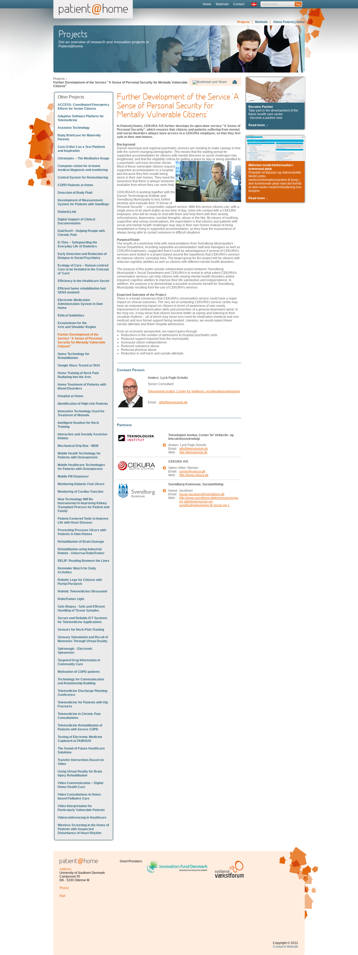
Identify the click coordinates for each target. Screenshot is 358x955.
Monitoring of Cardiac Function (80, 491)
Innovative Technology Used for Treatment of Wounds (81, 413)
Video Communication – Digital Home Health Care (80, 785)
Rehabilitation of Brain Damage (81, 541)
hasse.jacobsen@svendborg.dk (201, 494)
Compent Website (285, 946)
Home (207, 4)
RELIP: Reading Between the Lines (83, 561)
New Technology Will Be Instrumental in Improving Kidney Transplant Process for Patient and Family (83, 505)
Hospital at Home (70, 396)
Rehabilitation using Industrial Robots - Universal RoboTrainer (81, 551)
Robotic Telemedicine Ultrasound (82, 591)
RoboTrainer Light (71, 599)
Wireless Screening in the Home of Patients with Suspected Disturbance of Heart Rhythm (83, 829)
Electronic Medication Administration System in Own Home (80, 304)
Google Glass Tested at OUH (79, 365)
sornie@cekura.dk (192, 471)
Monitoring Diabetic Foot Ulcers (81, 484)
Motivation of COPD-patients (79, 672)
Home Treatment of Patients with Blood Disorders (82, 386)
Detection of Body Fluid (75, 193)
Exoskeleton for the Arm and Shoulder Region (77, 325)
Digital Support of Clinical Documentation (76, 221)
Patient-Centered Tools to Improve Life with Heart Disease (83, 520)
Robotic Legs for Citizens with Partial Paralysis (80, 582)
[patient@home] (78, 860)
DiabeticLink (67, 212)
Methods (261, 22)
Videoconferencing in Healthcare (82, 817)
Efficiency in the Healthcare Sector (84, 281)
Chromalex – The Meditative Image (83, 158)
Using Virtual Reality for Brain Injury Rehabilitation (80, 773)
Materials (222, 4)
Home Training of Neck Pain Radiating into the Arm (78, 375)
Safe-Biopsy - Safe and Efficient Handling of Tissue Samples (81, 608)
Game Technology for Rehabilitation (73, 356)
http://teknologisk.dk (193, 452)
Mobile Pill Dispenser (73, 476)
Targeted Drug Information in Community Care (79, 662)
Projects (243, 22)
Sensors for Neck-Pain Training (81, 629)
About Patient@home (289, 22)
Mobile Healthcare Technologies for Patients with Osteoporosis (81, 467)
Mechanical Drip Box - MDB (78, 446)
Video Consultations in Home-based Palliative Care (80, 796)
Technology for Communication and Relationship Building (81, 681)
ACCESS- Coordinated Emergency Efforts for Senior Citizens (83, 106)
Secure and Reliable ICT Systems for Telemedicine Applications (82, 620)
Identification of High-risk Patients (83, 404)
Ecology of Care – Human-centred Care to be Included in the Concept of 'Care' (83, 269)
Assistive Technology (74, 128)
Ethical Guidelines (71, 315)
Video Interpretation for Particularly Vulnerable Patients (81, 808)
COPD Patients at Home (75, 185)
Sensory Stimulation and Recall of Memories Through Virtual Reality (83, 639)
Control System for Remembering (83, 177)
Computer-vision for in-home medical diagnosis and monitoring (83, 168)
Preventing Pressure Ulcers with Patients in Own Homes (82, 532)
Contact (238, 4)
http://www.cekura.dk (193, 475)
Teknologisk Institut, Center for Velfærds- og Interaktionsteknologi (194, 391)
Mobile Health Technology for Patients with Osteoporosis (79, 455)
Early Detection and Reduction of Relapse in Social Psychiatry (82, 256)
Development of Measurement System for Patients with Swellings (83, 202)
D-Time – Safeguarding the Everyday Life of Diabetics (77, 244)
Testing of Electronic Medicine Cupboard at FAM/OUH (80, 739)
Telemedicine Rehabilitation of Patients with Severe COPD (80, 727)
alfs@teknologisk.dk (173, 402)
